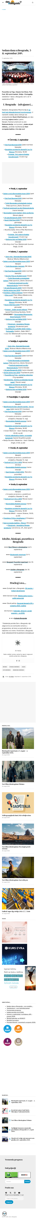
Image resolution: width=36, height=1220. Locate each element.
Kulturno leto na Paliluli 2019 (16, 239)
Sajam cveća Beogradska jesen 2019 (16, 193)
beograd (5, 666)
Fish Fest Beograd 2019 (13, 145)
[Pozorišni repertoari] (18, 1029)
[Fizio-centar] (19, 978)
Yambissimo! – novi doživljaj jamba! (18, 1008)
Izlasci (4, 9)
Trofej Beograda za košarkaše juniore (18, 203)
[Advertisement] (18, 29)
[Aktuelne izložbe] (18, 1042)
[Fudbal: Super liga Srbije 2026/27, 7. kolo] (18, 898)
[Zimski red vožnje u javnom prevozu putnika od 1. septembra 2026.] (5, 1139)
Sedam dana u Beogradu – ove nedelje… (20, 1006)
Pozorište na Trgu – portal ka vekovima (19, 375)
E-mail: (22, 1195)
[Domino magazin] (24, 1175)
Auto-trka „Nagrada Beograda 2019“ (19, 256)
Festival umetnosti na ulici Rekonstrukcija (18, 208)
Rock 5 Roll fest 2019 (12, 220)
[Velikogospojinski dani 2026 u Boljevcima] (18, 803)
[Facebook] (17, 661)
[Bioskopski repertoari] (7, 1029)
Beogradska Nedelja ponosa (16, 421)
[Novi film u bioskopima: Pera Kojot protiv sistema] (18, 834)
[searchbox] (14, 1181)
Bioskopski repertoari (18, 554)
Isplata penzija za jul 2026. (15, 1012)
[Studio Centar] (11, 1175)
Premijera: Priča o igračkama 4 (15, 518)
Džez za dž (9, 295)
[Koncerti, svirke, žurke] (7, 1042)
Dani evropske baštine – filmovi (14, 523)
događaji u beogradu (14, 666)
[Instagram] (19, 661)
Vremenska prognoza (14, 1010)
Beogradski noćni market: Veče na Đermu (19, 213)
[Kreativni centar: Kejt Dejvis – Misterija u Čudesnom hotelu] (5, 1111)
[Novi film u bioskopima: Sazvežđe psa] (18, 867)
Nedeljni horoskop (13, 1020)
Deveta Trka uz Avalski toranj (16, 276)
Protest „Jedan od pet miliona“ (16, 309)
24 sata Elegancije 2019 (13, 218)
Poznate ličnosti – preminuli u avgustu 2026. (21, 1022)
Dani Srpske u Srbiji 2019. (15, 472)
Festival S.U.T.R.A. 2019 (13, 462)
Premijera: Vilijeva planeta (12, 293)
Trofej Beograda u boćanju (15, 266)
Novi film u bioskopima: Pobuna (21, 1120)
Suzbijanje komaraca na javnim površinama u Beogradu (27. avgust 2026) (22, 1129)
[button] (3, 3)
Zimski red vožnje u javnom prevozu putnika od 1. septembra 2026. (22, 1139)
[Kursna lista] (14, 932)
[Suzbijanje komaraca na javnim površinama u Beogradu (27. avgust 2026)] (5, 1130)
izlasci (23, 666)
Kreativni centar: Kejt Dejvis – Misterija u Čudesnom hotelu (20, 1111)
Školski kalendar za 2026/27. (16, 1018)
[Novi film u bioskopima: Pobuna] (18, 771)
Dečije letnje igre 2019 (12, 290)
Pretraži (27, 1181)
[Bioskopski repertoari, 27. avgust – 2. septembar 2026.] (18, 738)
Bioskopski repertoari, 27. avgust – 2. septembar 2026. (23, 1101)
